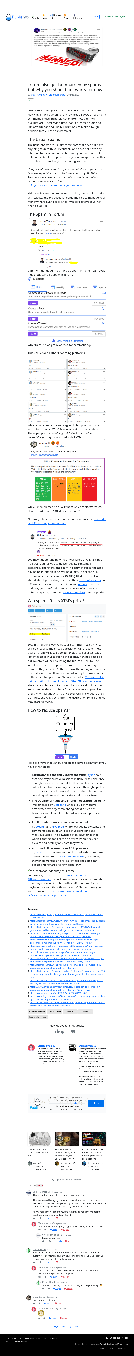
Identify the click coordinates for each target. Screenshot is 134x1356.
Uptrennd (60, 805)
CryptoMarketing (41, 1191)
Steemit (41, 826)
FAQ (20, 1338)
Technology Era (95, 1163)
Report (61, 1218)
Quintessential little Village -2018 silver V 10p (38, 1152)
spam (85, 1011)
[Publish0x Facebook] (107, 1338)
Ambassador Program (32, 1338)
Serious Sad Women (70, 1163)
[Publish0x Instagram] (122, 1338)
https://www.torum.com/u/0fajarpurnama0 (56, 185)
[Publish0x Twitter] (111, 1338)
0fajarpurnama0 (39, 94)
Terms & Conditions (107, 1344)
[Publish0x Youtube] (126, 1338)
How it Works (11, 1338)
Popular (36, 18)
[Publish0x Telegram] (115, 1338)
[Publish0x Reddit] (119, 1338)
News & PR (55, 17)
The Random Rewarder (70, 856)
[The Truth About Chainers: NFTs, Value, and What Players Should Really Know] (67, 1139)
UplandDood (39, 1249)
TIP (98, 1103)
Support (9, 1341)
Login (95, 16)
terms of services (90, 580)
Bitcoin (67, 18)
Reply (49, 1218)
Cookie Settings (20, 1341)
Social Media (54, 1011)
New (45, 18)
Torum (70, 1011)
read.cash (42, 852)
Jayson (91, 775)
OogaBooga (39, 1296)
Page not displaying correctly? (67, 1326)
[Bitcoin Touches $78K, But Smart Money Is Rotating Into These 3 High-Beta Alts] (94, 1139)
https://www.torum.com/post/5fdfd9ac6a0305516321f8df (58, 993)
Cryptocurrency (37, 1011)
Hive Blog (58, 826)
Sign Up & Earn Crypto (114, 16)
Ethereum (78, 18)
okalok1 (37, 1163)
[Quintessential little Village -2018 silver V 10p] (40, 1139)
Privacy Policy (123, 1344)
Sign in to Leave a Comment (68, 1179)
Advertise (53, 1338)
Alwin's (82, 584)
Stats (45, 1338)
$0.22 (31, 100)
